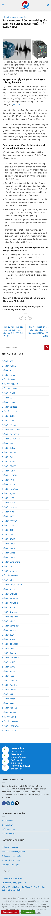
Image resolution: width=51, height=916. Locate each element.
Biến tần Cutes (8, 402)
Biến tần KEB (7, 534)
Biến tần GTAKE (9, 466)
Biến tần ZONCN (9, 730)
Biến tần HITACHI (9, 475)
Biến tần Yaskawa (9, 834)
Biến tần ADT (8, 370)
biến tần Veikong (9, 708)
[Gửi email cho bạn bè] (30, 318)
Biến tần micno (8, 580)
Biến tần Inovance (10, 507)
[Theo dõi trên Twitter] (12, 803)
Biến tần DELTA (8, 416)
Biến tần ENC (8, 443)
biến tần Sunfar (8, 667)
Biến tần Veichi (8, 703)
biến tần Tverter (9, 689)
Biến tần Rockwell (10, 617)
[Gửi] (46, 347)
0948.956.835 (11, 912)
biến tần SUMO (8, 662)
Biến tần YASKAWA (10, 726)
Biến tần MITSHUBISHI (12, 584)
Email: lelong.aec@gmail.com (14, 883)
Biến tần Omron (8, 829)
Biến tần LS (7, 566)
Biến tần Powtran (9, 607)
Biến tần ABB (7, 361)
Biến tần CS (7, 398)
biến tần (16, 104)
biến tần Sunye (8, 671)
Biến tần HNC (8, 480)
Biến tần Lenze (8, 553)
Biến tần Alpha (8, 375)
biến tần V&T (7, 694)
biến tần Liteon (8, 557)
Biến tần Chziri (8, 393)
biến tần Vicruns (9, 712)
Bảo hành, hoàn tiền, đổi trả (13, 852)
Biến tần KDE (7, 530)
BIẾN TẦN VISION (9, 717)
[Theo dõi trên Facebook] (4, 803)
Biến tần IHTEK (8, 498)
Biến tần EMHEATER (11, 439)
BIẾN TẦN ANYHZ (10, 384)
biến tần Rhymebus (10, 612)
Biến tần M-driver (9, 571)
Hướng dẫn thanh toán (11, 860)
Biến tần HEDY (8, 471)
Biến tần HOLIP (8, 484)
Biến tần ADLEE (9, 366)
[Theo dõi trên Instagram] (8, 803)
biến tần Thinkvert (10, 680)
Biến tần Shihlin (8, 639)
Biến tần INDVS (8, 502)
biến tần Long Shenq (11, 562)
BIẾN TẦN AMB (8, 379)
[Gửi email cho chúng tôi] (17, 803)
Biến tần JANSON (9, 521)
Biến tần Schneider (10, 626)
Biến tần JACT (8, 516)
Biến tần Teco (8, 676)
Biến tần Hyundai (9, 493)
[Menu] (3, 5)
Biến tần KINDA (8, 548)
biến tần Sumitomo (10, 658)
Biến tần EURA (8, 448)
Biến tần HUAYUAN (10, 489)
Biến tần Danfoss (9, 407)
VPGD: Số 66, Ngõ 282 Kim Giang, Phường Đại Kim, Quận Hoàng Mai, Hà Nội (23, 888)
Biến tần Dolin (8, 420)
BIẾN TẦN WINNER (10, 721)
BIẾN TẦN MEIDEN (10, 575)
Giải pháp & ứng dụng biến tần (14, 17)
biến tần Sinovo (9, 653)
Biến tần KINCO (9, 543)
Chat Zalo (29, 912)
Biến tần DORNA (9, 425)
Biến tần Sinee (8, 648)
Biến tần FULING (9, 461)
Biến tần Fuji (7, 457)
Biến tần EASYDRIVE (11, 429)
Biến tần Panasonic (10, 598)
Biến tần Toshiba (9, 685)
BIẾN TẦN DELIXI (9, 411)
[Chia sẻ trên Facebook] (21, 318)
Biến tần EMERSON (10, 434)
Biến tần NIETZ (8, 589)
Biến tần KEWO (8, 539)
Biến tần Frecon (9, 452)
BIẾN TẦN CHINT (9, 388)
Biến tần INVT (8, 512)
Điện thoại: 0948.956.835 (12, 878)
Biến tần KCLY (8, 525)
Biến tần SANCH (9, 621)
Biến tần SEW (8, 635)
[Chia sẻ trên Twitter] (26, 318)
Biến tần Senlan (9, 630)
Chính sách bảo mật (10, 847)
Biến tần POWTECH (10, 603)
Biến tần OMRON (9, 594)
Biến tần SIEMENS (10, 644)
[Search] (48, 5)
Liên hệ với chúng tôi (10, 865)
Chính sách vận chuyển (11, 856)
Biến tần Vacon (8, 699)
